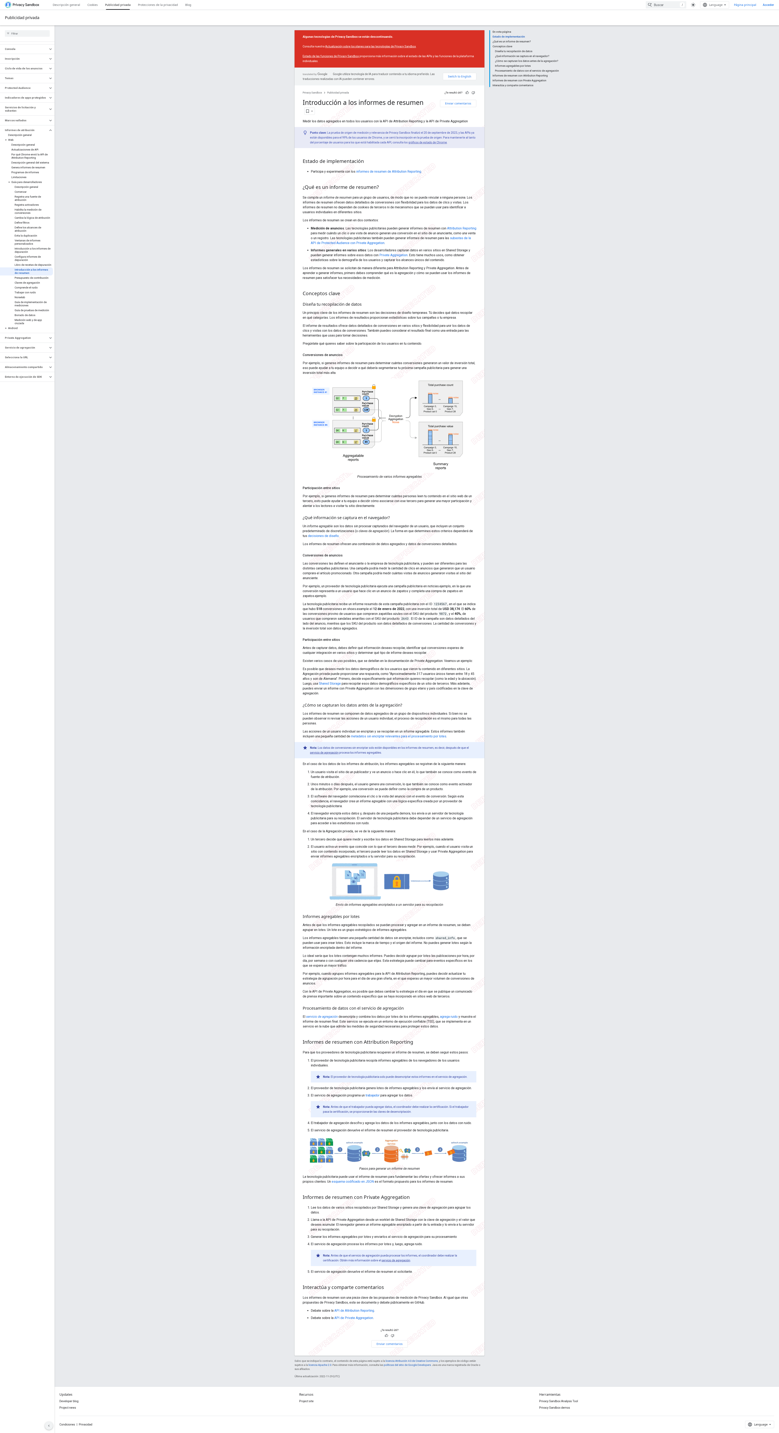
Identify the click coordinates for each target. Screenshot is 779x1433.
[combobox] (666, 5)
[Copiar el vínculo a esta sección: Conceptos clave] (344, 294)
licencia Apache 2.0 (320, 1364)
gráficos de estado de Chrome (427, 142)
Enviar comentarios (458, 103)
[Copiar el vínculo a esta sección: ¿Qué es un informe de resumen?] (383, 187)
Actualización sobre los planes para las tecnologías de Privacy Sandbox (370, 46)
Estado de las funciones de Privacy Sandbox (331, 56)
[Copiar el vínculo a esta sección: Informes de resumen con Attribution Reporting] (417, 1042)
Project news (67, 1407)
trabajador (373, 1095)
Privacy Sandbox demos (554, 1407)
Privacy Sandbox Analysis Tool (558, 1401)
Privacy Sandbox (312, 92)
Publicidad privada (118, 5)
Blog (188, 5)
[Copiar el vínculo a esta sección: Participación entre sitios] (344, 488)
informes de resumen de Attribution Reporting (388, 171)
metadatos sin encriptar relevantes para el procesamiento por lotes (398, 736)
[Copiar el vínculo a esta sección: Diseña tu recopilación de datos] (366, 304)
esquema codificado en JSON (353, 1181)
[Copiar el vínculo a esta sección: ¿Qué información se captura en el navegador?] (394, 518)
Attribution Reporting (461, 228)
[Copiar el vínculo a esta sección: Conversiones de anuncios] (347, 355)
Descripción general (66, 5)
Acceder (768, 4)
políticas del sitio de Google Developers (407, 1364)
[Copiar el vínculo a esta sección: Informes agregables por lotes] (364, 916)
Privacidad (85, 1424)
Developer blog (69, 1401)
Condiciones (67, 1424)
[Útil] (467, 93)
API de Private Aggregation (353, 1318)
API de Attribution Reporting (354, 1311)
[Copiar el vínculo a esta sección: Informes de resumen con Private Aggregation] (414, 1197)
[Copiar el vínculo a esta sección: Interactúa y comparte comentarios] (388, 1287)
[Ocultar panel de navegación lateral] (49, 1426)
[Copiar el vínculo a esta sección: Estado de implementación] (368, 161)
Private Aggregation (393, 255)
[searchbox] (27, 33)
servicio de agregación (324, 752)
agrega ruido (449, 1017)
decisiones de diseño (323, 536)
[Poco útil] (473, 93)
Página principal (745, 5)
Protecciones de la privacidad (158, 5)
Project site (306, 1401)
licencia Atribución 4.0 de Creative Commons (412, 1360)
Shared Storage (330, 683)
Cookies (92, 5)
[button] (24, 49)
